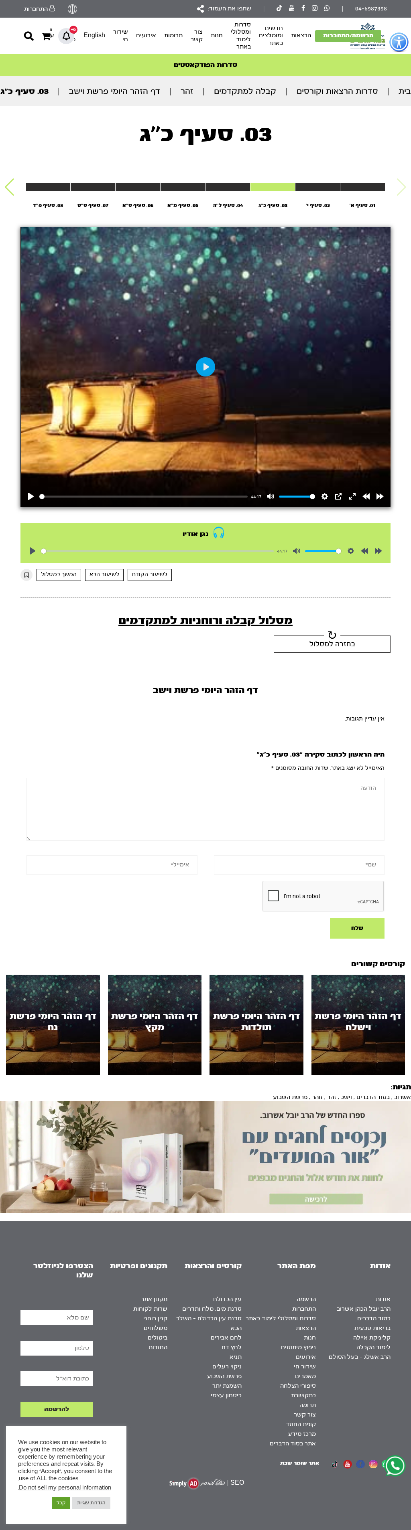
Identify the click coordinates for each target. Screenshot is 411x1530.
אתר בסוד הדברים (293, 1443)
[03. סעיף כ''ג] (272, 187)
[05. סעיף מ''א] (183, 187)
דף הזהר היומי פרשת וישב (114, 91)
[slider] (143, 496)
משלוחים (155, 1328)
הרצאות (301, 35)
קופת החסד (301, 1424)
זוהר (317, 1097)
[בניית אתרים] (197, 1483)
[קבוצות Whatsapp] (327, 9)
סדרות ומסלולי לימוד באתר (241, 35)
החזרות (158, 1347)
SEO (237, 1482)
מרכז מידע (302, 1434)
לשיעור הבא (104, 574)
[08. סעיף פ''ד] (48, 187)
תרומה (307, 1405)
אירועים (146, 35)
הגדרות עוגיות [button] (91, 1503)
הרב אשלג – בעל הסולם (360, 1357)
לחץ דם (232, 1347)
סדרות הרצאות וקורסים (337, 91)
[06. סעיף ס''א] (138, 187)
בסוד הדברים (373, 1097)
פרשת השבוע (290, 1097)
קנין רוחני (155, 1318)
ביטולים (157, 1337)
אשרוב (402, 1097)
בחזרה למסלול (332, 644)
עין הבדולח (227, 1299)
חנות (217, 35)
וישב (346, 1097)
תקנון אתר (154, 1299)
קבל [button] (61, 1503)
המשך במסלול (59, 574)
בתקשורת (303, 1395)
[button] (9, 187)
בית (405, 91)
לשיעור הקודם (149, 574)
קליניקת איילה (372, 1337)
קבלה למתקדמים (245, 91)
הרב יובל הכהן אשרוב (364, 1308)
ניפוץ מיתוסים (298, 1347)
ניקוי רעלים (227, 1366)
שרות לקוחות (150, 1308)
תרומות (173, 35)
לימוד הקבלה (373, 1347)
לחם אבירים (226, 1337)
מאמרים (305, 1376)
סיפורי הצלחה (298, 1385)
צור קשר (197, 35)
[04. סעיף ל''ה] (228, 187)
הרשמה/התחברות (348, 35)
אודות (383, 1299)
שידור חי (120, 35)
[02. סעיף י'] (317, 187)
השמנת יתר (227, 1385)
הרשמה (306, 1299)
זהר (187, 91)
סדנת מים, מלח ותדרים (212, 1308)
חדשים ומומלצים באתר (271, 36)
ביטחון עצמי (226, 1395)
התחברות (304, 1308)
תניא (236, 1357)
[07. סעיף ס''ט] (93, 187)
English (94, 35)
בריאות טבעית (372, 1328)
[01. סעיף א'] (362, 187)
